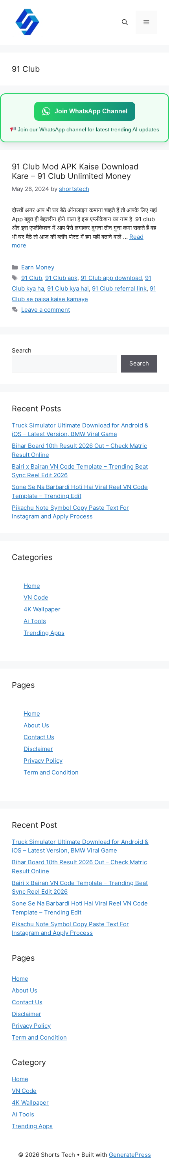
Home (32, 585)
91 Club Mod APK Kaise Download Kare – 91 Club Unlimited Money (75, 171)
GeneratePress (130, 1154)
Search (21, 350)
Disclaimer (38, 749)
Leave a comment (45, 309)
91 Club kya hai (68, 288)
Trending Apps (44, 632)
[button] (125, 22)
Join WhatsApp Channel (91, 111)
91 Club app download (111, 278)
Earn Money (37, 267)
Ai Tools (35, 621)
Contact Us (39, 737)
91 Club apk (61, 278)
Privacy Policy (43, 760)
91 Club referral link (119, 288)
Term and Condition (51, 772)
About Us (36, 725)
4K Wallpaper (42, 609)
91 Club (31, 278)
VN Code (36, 597)
